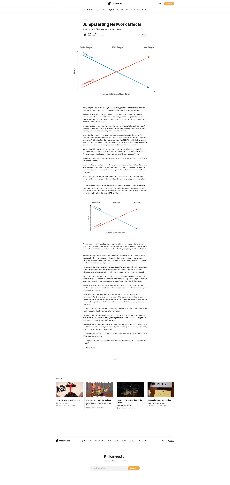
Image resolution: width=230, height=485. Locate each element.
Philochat (90, 10)
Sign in (160, 3)
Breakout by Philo (108, 10)
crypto (85, 20)
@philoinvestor (87, 441)
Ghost (172, 441)
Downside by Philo (123, 10)
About (147, 10)
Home (83, 10)
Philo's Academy (100, 441)
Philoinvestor (92, 34)
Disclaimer (133, 441)
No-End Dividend (137, 10)
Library (98, 10)
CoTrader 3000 (113, 441)
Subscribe (169, 3)
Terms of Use (143, 441)
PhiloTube (124, 441)
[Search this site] (56, 3)
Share (143, 35)
